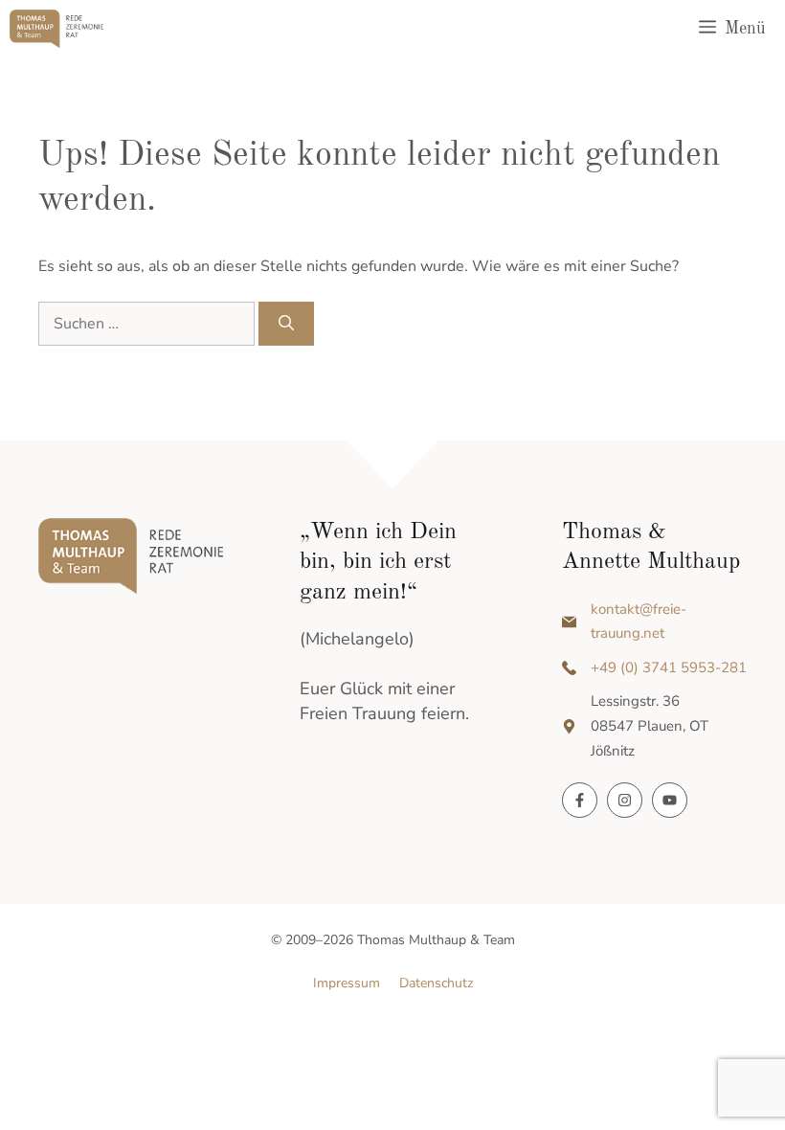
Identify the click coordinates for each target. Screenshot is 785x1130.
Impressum (346, 983)
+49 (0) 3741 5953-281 (669, 667)
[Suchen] (286, 324)
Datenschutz (436, 983)
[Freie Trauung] (56, 28)
